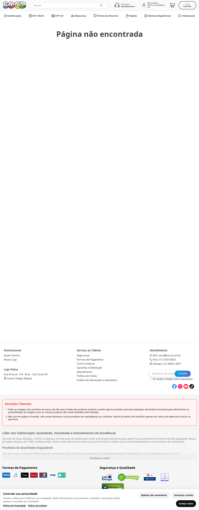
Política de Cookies (37, 506)
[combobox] (69, 5)
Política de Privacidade (14, 506)
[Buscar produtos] (101, 5)
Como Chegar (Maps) (19, 378)
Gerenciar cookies (183, 495)
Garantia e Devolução (89, 367)
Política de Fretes (87, 376)
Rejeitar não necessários (154, 495)
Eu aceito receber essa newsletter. (173, 379)
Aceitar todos (186, 503)
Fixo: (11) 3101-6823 (164, 359)
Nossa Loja (10, 359)
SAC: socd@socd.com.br (167, 355)
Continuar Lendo (99, 458)
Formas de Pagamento (90, 359)
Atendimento (84, 372)
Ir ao (187, 5)
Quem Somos (12, 355)
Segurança (83, 355)
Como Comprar (86, 363)
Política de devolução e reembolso (97, 380)
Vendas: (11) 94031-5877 (167, 363)
